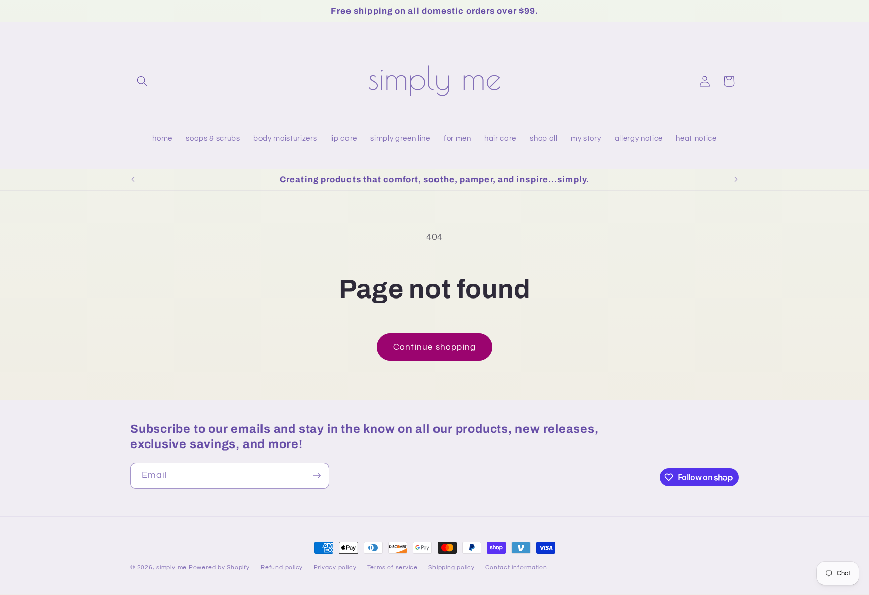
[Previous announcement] (133, 179)
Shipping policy (451, 567)
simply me (171, 567)
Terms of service (392, 567)
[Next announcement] (736, 179)
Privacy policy (335, 567)
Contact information (516, 567)
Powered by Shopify (219, 567)
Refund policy (281, 567)
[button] (142, 81)
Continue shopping (434, 347)
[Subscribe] (317, 476)
